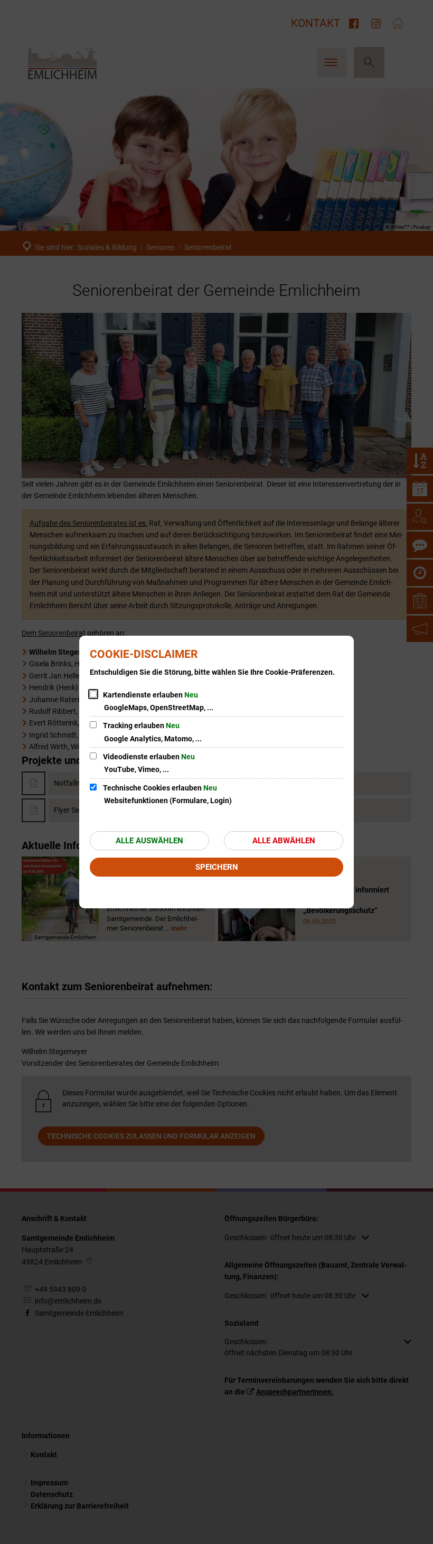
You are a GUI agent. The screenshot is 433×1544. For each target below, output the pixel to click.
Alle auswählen (149, 840)
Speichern (216, 867)
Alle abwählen (283, 840)
